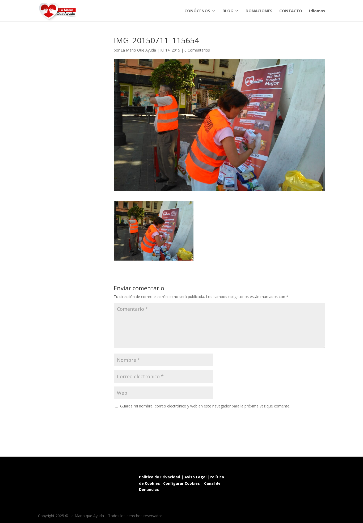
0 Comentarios (197, 50)
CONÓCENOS (197, 11)
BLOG (227, 11)
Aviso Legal (195, 476)
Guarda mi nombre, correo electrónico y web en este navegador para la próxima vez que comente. (205, 406)
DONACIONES (259, 11)
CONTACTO (290, 11)
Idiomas (317, 11)
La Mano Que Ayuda (138, 50)
